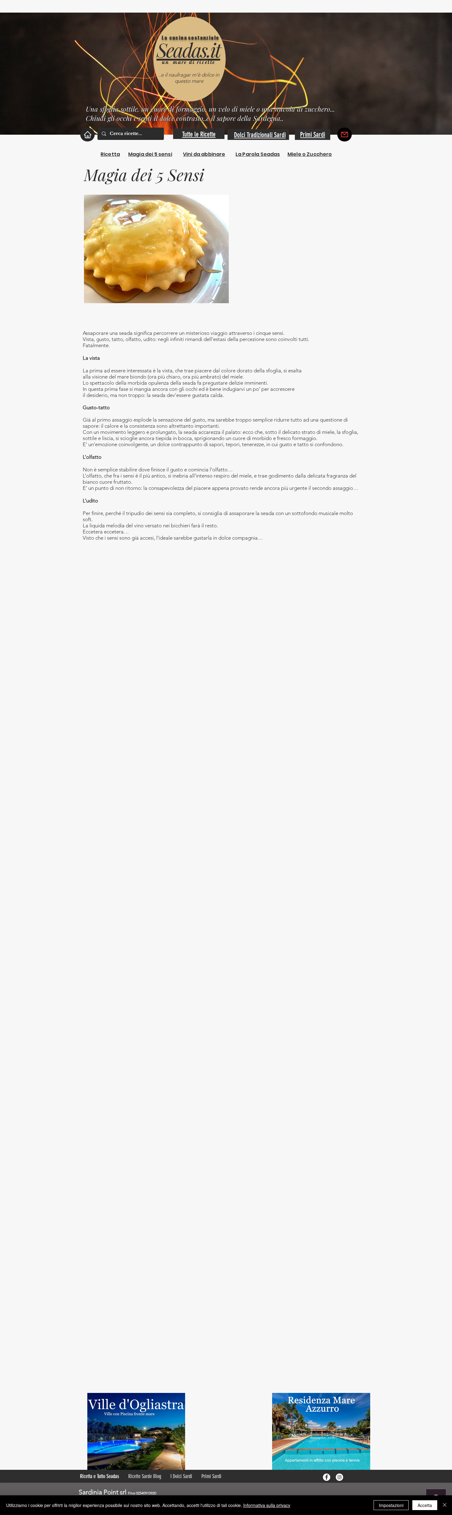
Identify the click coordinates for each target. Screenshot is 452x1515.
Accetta (425, 1505)
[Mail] (344, 134)
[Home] (87, 134)
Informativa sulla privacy (266, 1505)
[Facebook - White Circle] (326, 1477)
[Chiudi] (444, 1505)
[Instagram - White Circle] (339, 1477)
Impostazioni (391, 1505)
